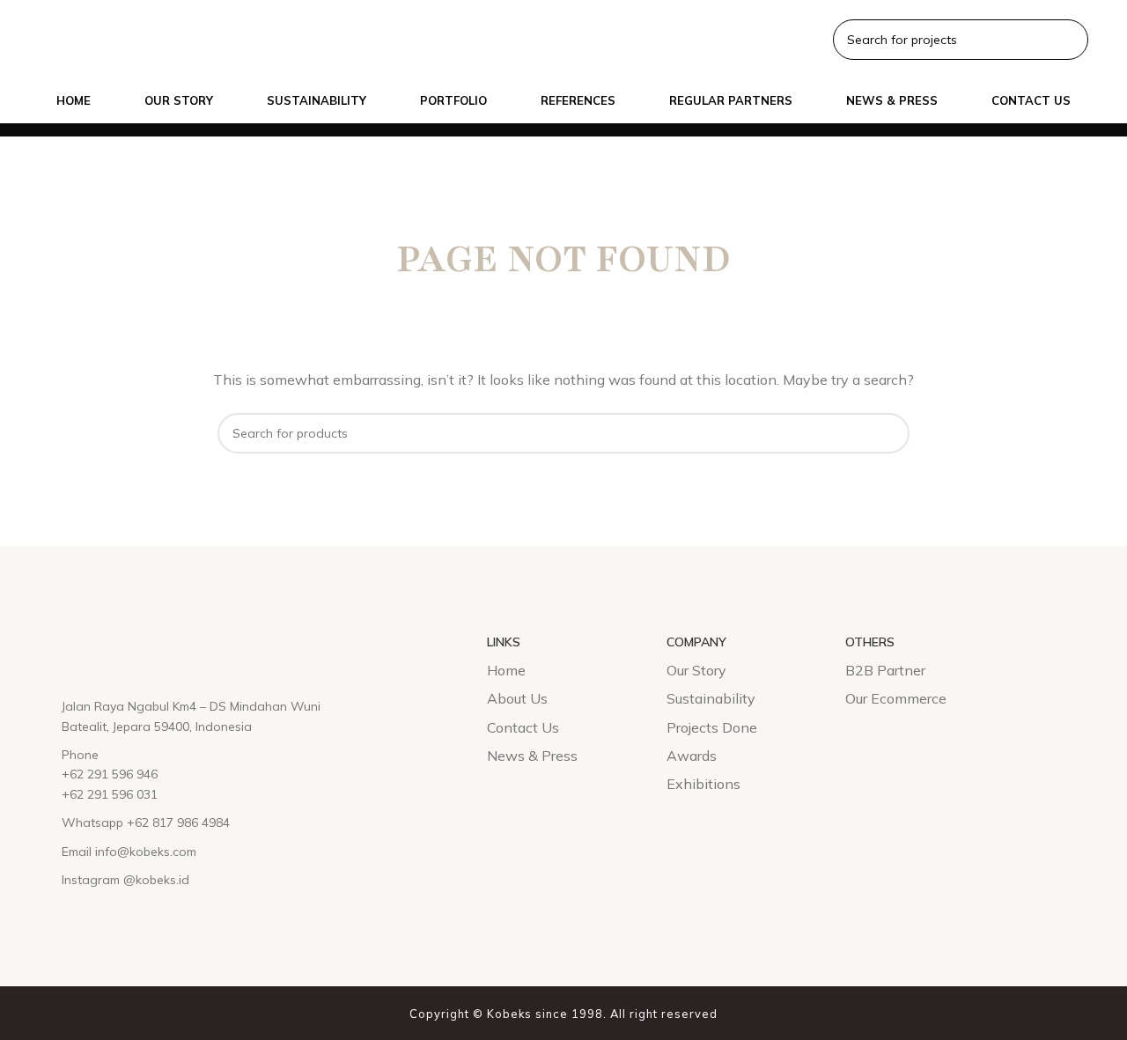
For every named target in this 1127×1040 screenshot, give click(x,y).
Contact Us (523, 727)
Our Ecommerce (896, 698)
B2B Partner (885, 670)
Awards (692, 755)
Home (506, 670)
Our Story (696, 670)
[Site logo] (52, 38)
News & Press (532, 755)
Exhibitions (703, 784)
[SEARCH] (889, 433)
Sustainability (711, 698)
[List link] (205, 716)
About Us (517, 698)
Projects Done (712, 727)
